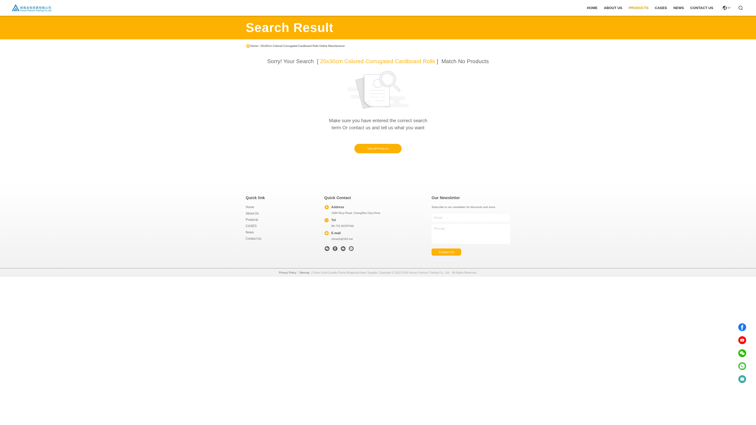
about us (613, 8)
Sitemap (304, 272)
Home (592, 8)
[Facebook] (742, 327)
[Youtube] (343, 249)
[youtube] (742, 340)
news (678, 8)
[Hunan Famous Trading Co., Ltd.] (32, 8)
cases (661, 8)
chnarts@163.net (342, 238)
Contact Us (253, 238)
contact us (701, 8)
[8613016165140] (742, 366)
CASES (251, 226)
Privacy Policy (287, 272)
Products (252, 219)
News (250, 232)
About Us (252, 213)
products (639, 8)
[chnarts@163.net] (742, 379)
